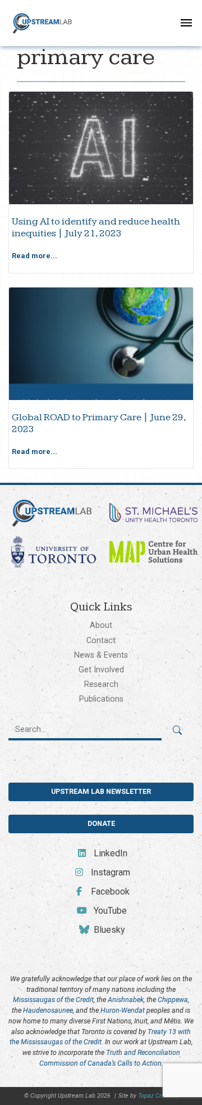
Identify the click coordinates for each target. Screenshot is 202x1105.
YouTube (109, 910)
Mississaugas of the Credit (53, 999)
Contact (101, 640)
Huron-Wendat (122, 1010)
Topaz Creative (158, 1095)
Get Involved (101, 669)
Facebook (109, 891)
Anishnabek (126, 999)
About (101, 625)
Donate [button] (101, 823)
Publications (101, 698)
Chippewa (173, 999)
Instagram (109, 872)
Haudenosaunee (48, 1010)
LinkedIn (109, 853)
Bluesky (108, 929)
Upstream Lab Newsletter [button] (101, 791)
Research (101, 684)
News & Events (101, 654)
